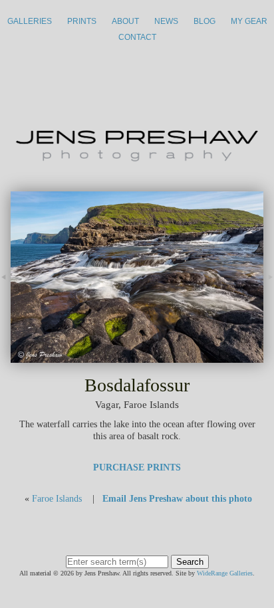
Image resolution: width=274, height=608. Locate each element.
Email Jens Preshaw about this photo (177, 499)
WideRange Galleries (225, 573)
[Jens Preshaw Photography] (137, 157)
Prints (81, 21)
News (166, 21)
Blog (204, 21)
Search (190, 562)
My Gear (249, 21)
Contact (137, 37)
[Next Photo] (137, 356)
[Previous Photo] (5, 291)
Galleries (29, 21)
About (125, 21)
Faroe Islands (57, 499)
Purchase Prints (137, 467)
